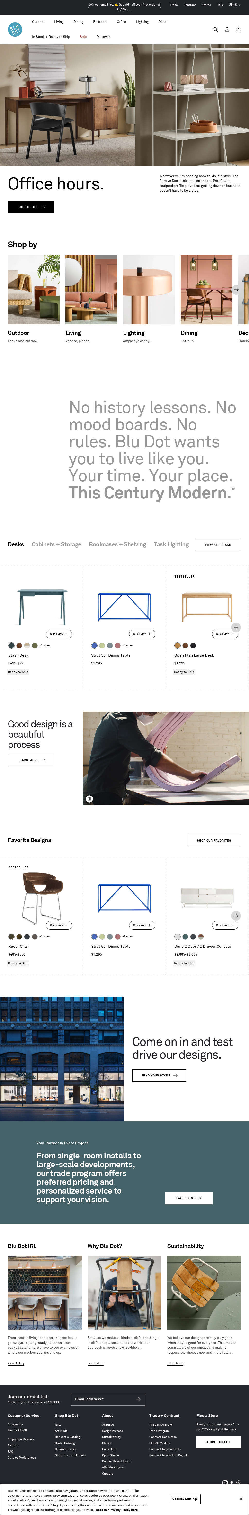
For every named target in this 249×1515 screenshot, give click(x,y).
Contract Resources (163, 1437)
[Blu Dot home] (15, 29)
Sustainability (111, 1437)
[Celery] (102, 645)
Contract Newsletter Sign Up (168, 1455)
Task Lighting (171, 544)
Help (220, 5)
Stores (206, 5)
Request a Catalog (67, 1437)
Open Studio (110, 1455)
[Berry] (118, 645)
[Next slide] (160, 7)
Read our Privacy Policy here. (117, 1509)
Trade (174, 5)
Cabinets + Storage (56, 544)
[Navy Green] (193, 937)
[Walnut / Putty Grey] (201, 937)
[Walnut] (19, 645)
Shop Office (28, 207)
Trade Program (159, 1431)
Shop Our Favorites (214, 840)
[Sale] (83, 37)
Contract (190, 5)
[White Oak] (177, 645)
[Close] (241, 1499)
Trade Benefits (189, 1198)
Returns (13, 1445)
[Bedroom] (100, 22)
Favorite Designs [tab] (29, 840)
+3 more (127, 645)
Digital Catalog (65, 1443)
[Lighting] (142, 22)
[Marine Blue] (185, 937)
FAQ (10, 1451)
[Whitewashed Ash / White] (27, 645)
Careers (107, 1473)
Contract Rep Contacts (165, 1449)
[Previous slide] (89, 7)
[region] (124, 1499)
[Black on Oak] (193, 645)
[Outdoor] (38, 22)
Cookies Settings (185, 1498)
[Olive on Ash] (35, 645)
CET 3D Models (159, 1443)
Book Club (109, 1449)
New (58, 1425)
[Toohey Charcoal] (35, 937)
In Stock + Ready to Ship (51, 36)
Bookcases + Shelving (117, 544)
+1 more (44, 645)
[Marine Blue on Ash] (11, 645)
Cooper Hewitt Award (116, 1461)
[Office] (121, 22)
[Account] (227, 29)
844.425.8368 (17, 1430)
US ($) (234, 5)
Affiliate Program (113, 1467)
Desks (16, 544)
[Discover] (103, 37)
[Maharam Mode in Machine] (27, 937)
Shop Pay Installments (70, 1455)
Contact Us (15, 1424)
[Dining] (78, 22)
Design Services (65, 1449)
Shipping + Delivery (21, 1439)
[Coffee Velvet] (11, 937)
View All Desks (218, 545)
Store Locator (219, 1442)
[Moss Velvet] (19, 937)
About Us (108, 1425)
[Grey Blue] (110, 645)
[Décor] (163, 22)
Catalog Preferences (22, 1457)
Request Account (160, 1425)
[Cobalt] (94, 645)
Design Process (112, 1431)
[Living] (59, 22)
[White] (177, 937)
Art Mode (61, 1431)
